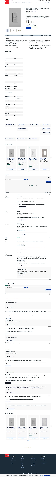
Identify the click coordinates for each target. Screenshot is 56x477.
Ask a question (48, 289)
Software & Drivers (13, 460)
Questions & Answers (46, 35)
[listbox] (15, 18)
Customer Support (33, 458)
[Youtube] (36, 473)
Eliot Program (23, 463)
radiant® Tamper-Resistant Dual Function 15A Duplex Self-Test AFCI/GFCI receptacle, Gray (11, 428)
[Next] (50, 157)
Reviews (38, 35)
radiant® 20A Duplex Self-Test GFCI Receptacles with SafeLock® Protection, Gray (22, 159)
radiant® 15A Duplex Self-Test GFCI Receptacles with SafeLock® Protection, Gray (11, 159)
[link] (6, 285)
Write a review (48, 182)
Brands (22, 460)
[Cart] (49, 2)
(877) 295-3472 (33, 465)
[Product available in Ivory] (26, 22)
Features (8, 35)
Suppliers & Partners (23, 469)
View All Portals (43, 463)
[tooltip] (49, 177)
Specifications (15, 35)
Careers (22, 465)
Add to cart (28, 27)
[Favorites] (47, 2)
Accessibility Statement (34, 463)
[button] (35, 28)
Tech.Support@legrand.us (22, 275)
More (26, 18)
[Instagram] (26, 473)
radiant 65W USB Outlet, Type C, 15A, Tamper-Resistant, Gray (44, 428)
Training (12, 463)
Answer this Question (8, 300)
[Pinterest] (31, 473)
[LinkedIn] (28, 473)
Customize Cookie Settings (41, 475)
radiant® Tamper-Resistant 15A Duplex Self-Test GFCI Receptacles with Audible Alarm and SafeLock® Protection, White (33, 160)
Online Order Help (34, 460)
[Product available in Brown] (33, 22)
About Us (22, 458)
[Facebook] (23, 473)
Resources (22, 35)
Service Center (43, 460)
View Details (11, 169)
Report (25, 234)
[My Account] (48, 2)
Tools (12, 458)
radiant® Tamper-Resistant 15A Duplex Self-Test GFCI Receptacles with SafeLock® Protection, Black (33, 204)
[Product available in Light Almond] (29, 22)
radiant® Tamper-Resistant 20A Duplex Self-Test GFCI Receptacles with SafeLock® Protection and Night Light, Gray (33, 429)
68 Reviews (10, 285)
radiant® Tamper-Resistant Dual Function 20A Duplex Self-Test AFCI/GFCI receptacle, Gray (22, 428)
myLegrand (42, 458)
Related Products (30, 35)
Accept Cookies (47, 475)
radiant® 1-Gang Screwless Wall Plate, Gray (44, 159)
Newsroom (22, 467)
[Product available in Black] (28, 22)
